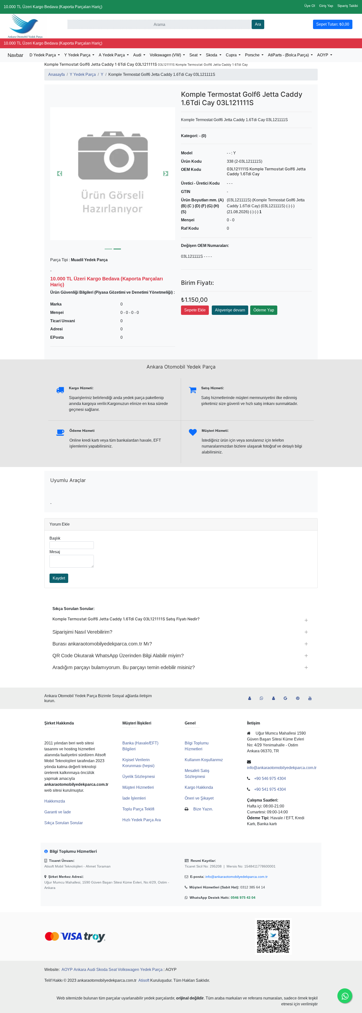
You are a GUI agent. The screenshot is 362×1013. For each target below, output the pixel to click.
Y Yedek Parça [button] (77, 55)
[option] (112, 173)
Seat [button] (193, 55)
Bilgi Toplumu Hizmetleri (197, 746)
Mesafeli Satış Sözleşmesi (197, 773)
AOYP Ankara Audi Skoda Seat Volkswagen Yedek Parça (112, 969)
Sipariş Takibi (347, 5)
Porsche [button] (253, 55)
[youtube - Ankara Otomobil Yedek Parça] (312, 698)
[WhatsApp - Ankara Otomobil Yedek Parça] (263, 698)
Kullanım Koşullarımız (204, 760)
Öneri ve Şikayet (199, 798)
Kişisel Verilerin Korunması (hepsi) (138, 763)
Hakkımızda (54, 801)
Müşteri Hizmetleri (138, 787)
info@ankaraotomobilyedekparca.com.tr (236, 876)
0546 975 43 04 (243, 897)
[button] (112, 173)
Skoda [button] (212, 55)
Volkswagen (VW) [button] (166, 55)
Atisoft (143, 980)
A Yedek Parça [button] (112, 55)
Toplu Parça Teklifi (138, 809)
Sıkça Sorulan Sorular (63, 823)
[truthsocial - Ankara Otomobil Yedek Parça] (251, 698)
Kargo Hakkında (199, 787)
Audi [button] (137, 55)
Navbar (15, 55)
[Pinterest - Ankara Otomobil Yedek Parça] (299, 698)
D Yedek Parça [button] (43, 55)
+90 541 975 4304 (270, 789)
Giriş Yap (326, 5)
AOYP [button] (323, 55)
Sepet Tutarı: (332, 24)
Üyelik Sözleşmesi (138, 776)
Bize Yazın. (203, 809)
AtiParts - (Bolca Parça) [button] (289, 55)
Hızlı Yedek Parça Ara (141, 820)
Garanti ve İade (57, 812)
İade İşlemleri (134, 798)
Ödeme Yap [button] (263, 310)
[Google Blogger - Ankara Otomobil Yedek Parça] (287, 698)
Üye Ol (309, 5)
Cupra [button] (232, 55)
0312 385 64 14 (252, 887)
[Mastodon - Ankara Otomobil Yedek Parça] (275, 698)
